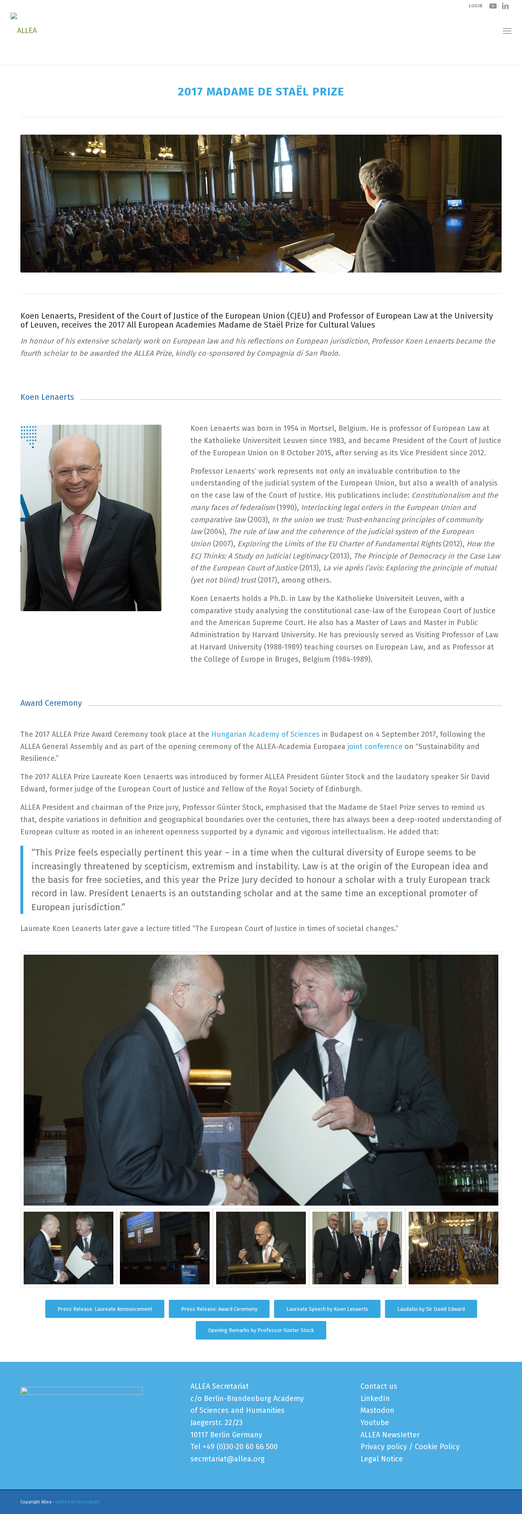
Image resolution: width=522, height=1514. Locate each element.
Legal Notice (382, 1458)
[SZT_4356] (357, 1248)
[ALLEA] (24, 31)
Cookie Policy (437, 1446)
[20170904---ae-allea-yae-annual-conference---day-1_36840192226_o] (261, 1080)
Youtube (375, 1422)
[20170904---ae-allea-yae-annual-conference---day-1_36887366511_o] (453, 1248)
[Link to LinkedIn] (505, 6)
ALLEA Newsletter (390, 1434)
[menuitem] (507, 31)
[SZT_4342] (165, 1248)
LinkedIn (375, 1398)
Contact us (379, 1386)
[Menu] (507, 31)
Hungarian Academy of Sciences (265, 734)
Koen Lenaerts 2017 (49, 56)
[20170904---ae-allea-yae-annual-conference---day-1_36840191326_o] (261, 1248)
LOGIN (475, 6)
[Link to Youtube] (493, 6)
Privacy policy (384, 1446)
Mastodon (377, 1410)
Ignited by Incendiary (77, 1502)
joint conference (375, 746)
